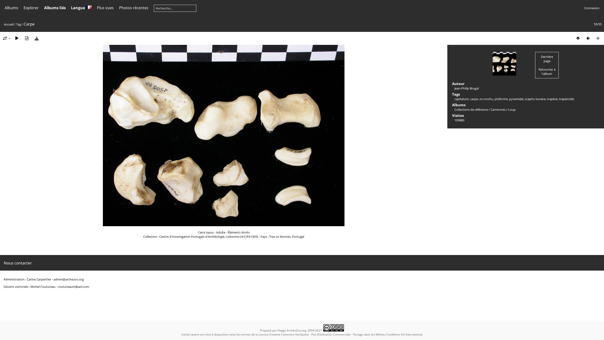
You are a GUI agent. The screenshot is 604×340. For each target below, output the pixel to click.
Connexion (592, 8)
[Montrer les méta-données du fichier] (27, 38)
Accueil (8, 24)
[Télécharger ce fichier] (37, 38)
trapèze (552, 99)
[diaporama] (17, 38)
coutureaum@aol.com (73, 287)
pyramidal (516, 99)
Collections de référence (471, 109)
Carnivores (498, 109)
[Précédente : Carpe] (588, 38)
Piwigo (281, 330)
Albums (11, 7)
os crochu (486, 99)
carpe (474, 99)
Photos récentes (133, 7)
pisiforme (501, 99)
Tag (18, 24)
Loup (512, 109)
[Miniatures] (578, 38)
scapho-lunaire (535, 99)
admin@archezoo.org (69, 279)
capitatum (461, 99)
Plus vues (105, 7)
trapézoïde (566, 99)
